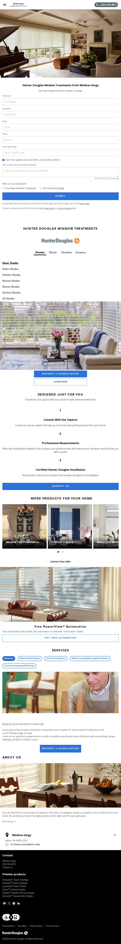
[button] (4, 5)
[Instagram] (14, 903)
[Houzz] (19, 903)
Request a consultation (60, 749)
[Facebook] (4, 903)
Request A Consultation (60, 374)
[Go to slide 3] (63, 551)
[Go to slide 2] (60, 551)
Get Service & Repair (53, 188)
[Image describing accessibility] (11, 917)
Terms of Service (64, 208)
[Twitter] (9, 903)
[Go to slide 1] (58, 552)
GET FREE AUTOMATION (60, 638)
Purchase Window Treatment (20, 188)
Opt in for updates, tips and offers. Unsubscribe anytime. (33, 159)
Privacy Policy (49, 208)
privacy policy (84, 203)
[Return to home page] (18, 5)
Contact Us (60, 486)
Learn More (60, 382)
